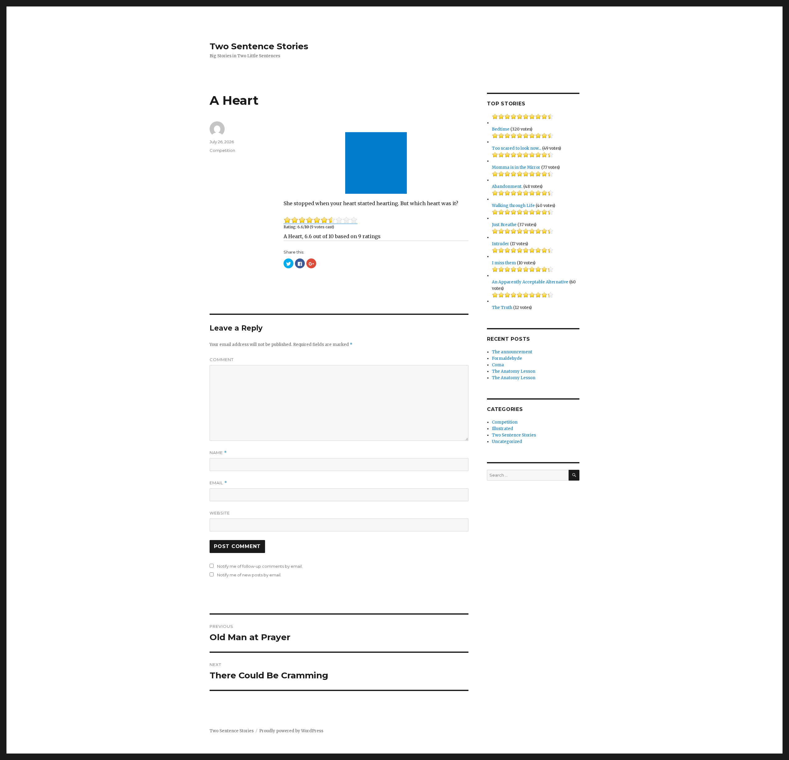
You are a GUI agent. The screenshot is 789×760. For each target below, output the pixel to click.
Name (218, 452)
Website (220, 512)
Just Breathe (504, 224)
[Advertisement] (377, 163)
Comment (222, 359)
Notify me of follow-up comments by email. (260, 566)
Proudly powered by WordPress (291, 731)
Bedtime (500, 129)
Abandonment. (507, 186)
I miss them (504, 263)
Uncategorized (507, 441)
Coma (498, 365)
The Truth (502, 307)
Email (218, 483)
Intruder (500, 243)
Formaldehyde (507, 358)
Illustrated (502, 428)
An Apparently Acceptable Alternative (530, 282)
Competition (222, 150)
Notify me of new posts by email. (249, 574)
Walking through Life (513, 205)
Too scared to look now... (516, 148)
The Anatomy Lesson (513, 371)
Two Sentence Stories (259, 46)
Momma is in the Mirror (516, 167)
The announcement (512, 352)
